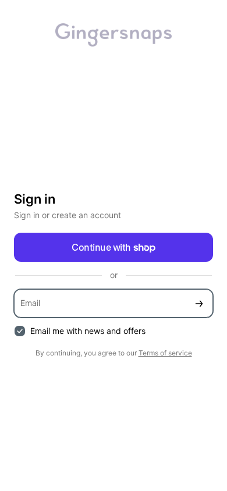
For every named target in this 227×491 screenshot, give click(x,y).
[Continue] (199, 303)
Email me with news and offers (88, 331)
